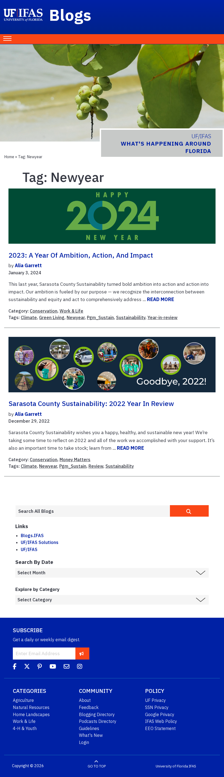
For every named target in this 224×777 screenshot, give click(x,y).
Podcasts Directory (97, 721)
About (85, 700)
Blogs (70, 14)
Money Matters (75, 459)
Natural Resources (31, 707)
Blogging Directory (97, 714)
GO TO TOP (97, 766)
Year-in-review (163, 317)
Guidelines (89, 728)
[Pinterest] (39, 667)
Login (84, 742)
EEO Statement (160, 728)
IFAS (192, 766)
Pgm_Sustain (100, 317)
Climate (29, 317)
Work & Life (71, 311)
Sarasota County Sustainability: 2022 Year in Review (91, 403)
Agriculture (23, 700)
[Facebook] (14, 667)
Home (9, 156)
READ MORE (160, 299)
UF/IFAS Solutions (39, 542)
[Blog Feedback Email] (66, 667)
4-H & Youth (25, 728)
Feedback (89, 707)
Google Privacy (159, 714)
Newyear (76, 317)
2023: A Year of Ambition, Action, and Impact (80, 255)
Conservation (43, 311)
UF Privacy (155, 700)
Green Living (51, 317)
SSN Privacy (157, 707)
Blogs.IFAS (32, 535)
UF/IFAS (29, 549)
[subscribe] (81, 653)
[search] (189, 511)
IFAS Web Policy (161, 721)
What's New (91, 735)
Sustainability (119, 466)
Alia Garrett (28, 265)
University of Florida (172, 766)
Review (96, 466)
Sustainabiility (130, 317)
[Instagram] (79, 667)
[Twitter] (27, 667)
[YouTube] (52, 667)
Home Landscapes (31, 714)
